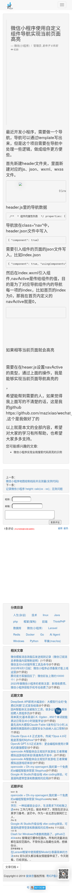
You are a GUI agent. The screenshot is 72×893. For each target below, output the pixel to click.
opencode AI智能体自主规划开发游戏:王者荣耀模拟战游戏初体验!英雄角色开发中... (39, 753)
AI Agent (55, 634)
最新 (60, 528)
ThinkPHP (59, 621)
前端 (44, 621)
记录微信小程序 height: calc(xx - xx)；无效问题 (34, 489)
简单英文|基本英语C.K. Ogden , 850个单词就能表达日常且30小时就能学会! (39, 719)
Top (58, 710)
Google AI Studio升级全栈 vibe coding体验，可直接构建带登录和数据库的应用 (39, 776)
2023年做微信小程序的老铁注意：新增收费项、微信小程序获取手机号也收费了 (39, 685)
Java (57, 615)
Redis (16, 634)
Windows (18, 641)
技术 (34, 615)
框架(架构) (30, 621)
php (15, 621)
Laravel (52, 628)
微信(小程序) (34, 628)
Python (34, 641)
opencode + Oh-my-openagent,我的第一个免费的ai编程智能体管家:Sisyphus (39, 768)
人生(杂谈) (19, 615)
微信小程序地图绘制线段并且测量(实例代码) (32, 481)
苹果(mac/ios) (52, 641)
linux (45, 615)
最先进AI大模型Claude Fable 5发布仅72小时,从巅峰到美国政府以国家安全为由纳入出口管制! (39, 726)
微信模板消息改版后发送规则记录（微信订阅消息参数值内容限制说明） (39, 658)
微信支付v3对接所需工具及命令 (30, 664)
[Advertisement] (36, 87)
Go (42, 634)
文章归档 (11, 867)
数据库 (17, 628)
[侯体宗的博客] (9, 5)
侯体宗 (29, 876)
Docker (30, 634)
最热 (66, 528)
